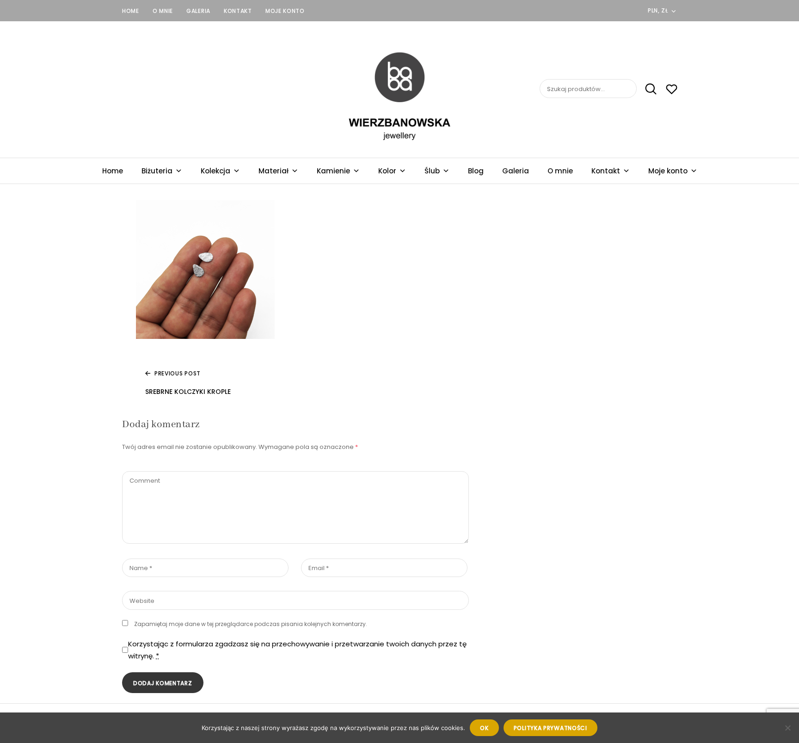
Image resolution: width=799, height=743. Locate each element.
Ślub (432, 171)
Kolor (387, 171)
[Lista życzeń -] (671, 90)
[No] (787, 727)
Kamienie (333, 171)
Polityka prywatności (550, 728)
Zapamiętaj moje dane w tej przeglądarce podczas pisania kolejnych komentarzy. (250, 624)
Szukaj (648, 88)
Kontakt (238, 11)
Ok (484, 728)
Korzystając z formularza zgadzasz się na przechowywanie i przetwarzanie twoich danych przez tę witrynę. (297, 650)
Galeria (198, 11)
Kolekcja (215, 171)
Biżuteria (156, 171)
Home (130, 11)
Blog (476, 171)
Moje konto (285, 11)
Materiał (273, 171)
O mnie (163, 11)
